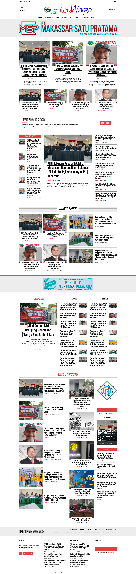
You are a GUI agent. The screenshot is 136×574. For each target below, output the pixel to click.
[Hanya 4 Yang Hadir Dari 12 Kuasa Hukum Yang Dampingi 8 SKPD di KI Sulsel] (81, 239)
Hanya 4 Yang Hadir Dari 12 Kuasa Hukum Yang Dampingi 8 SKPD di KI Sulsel (105, 185)
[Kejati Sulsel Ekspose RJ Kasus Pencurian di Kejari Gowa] (81, 508)
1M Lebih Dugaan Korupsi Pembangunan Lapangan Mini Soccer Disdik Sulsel (81, 462)
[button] (96, 17)
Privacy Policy (112, 413)
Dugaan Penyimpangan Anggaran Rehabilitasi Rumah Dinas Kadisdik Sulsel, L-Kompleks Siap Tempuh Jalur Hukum (105, 195)
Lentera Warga (36, 78)
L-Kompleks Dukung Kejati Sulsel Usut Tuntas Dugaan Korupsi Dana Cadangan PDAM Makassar (80, 105)
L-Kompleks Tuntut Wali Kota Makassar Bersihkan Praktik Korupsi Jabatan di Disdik (82, 491)
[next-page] (40, 348)
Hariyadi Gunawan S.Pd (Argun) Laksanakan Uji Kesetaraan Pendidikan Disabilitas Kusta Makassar (34, 192)
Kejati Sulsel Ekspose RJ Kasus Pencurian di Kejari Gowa (81, 519)
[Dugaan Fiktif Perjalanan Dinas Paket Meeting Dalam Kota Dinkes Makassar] (81, 421)
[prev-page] (37, 348)
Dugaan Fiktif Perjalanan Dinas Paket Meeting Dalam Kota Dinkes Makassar (81, 433)
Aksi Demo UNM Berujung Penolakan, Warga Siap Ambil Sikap (68, 68)
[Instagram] (24, 553)
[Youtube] (31, 553)
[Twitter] (27, 553)
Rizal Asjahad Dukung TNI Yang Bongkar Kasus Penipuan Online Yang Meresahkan (106, 105)
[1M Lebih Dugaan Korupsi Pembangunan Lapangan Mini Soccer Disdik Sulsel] (81, 450)
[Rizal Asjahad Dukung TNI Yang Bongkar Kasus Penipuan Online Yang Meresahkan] (106, 96)
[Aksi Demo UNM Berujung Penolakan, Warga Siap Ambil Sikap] (67, 53)
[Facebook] (20, 553)
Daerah (30, 78)
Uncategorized (102, 110)
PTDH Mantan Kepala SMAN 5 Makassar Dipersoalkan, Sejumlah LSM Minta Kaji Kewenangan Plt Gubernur (29, 105)
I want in (106, 410)
